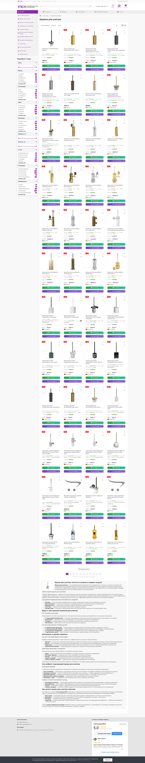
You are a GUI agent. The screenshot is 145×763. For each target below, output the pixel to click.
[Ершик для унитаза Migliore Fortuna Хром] (73, 218)
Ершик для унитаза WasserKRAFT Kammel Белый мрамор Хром (115, 317)
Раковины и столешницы (26, 26)
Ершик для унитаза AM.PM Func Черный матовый (49, 542)
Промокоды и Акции (102, 11)
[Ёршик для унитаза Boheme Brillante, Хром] (73, 531)
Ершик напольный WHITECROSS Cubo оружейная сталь (116, 50)
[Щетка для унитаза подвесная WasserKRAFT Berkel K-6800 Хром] (73, 440)
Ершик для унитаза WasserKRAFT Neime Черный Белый (94, 362)
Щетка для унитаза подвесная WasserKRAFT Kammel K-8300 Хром (50, 497)
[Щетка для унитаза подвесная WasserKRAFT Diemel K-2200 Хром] (95, 440)
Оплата (39, 1)
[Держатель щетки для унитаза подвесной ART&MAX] (73, 485)
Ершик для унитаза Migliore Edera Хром (93, 186)
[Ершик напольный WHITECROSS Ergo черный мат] (51, 395)
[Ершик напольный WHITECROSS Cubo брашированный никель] (51, 83)
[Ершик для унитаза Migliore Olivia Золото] (116, 261)
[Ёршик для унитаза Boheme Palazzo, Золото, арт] (116, 531)
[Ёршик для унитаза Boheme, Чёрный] (51, 38)
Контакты (54, 1)
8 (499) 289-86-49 (23, 722)
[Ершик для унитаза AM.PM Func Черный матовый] (51, 531)
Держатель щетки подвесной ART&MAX (94, 496)
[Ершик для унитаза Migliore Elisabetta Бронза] (51, 218)
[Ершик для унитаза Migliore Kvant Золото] (51, 261)
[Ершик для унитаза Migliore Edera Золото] (116, 174)
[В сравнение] (59, 33)
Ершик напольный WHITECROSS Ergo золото (71, 406)
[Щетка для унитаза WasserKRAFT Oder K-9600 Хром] (116, 395)
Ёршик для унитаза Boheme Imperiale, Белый (94, 542)
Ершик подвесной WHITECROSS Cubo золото (93, 406)
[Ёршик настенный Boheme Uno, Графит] (73, 83)
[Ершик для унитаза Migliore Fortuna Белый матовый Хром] (116, 218)
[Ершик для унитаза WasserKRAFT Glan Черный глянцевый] (95, 305)
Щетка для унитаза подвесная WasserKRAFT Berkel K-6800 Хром (72, 452)
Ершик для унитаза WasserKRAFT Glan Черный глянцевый (93, 317)
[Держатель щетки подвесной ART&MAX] (95, 485)
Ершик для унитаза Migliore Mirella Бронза (72, 273)
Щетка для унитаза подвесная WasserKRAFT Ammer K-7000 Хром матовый (50, 452)
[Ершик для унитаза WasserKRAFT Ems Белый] (51, 305)
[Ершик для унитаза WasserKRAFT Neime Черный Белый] (95, 350)
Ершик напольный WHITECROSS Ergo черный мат (51, 406)
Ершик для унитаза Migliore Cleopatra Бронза (72, 139)
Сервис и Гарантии (46, 1)
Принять (107, 760)
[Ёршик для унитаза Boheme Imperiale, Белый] (95, 531)
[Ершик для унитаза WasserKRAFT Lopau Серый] (51, 350)
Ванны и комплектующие (26, 22)
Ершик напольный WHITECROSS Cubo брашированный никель (49, 95)
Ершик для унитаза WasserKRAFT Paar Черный (114, 361)
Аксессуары (23, 50)
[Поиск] (90, 6)
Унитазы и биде (24, 29)
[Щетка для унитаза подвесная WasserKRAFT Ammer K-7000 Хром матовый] (51, 440)
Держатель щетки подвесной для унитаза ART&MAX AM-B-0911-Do (115, 497)
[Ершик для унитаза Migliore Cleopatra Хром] (95, 128)
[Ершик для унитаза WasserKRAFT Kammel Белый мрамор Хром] (116, 305)
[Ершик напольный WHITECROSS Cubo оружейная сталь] (116, 38)
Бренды (64, 11)
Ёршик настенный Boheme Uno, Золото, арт (93, 94)
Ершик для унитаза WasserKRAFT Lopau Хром (71, 361)
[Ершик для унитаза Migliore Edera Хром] (95, 174)
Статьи (121, 11)
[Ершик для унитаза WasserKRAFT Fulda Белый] (73, 305)
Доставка (34, 1)
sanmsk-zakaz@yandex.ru (25, 724)
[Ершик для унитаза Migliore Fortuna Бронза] (95, 218)
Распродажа (81, 11)
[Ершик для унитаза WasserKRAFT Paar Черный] (116, 350)
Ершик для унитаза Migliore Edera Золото (115, 186)
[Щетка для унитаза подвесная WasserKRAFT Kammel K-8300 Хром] (51, 485)
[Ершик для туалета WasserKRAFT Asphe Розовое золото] (51, 128)
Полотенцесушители (25, 47)
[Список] (125, 25)
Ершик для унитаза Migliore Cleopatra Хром (93, 139)
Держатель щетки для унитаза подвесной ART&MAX (72, 496)
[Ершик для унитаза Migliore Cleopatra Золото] (116, 128)
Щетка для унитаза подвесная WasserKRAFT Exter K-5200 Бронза (116, 452)
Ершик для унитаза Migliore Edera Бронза (72, 186)
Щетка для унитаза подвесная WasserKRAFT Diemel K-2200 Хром (94, 452)
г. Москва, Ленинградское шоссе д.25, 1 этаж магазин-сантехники (36, 730)
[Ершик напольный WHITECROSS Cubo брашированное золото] (95, 38)
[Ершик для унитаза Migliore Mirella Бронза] (73, 261)
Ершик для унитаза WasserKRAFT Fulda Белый (71, 316)
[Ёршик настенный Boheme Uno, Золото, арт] (95, 83)
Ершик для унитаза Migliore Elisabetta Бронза (50, 229)
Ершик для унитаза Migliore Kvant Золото (50, 273)
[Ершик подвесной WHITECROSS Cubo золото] (95, 395)
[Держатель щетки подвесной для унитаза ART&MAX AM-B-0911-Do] (116, 485)
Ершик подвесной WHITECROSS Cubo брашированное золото (114, 95)
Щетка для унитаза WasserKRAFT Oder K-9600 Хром (114, 407)
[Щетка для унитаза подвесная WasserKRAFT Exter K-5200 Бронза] (116, 440)
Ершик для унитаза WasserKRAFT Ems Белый (49, 316)
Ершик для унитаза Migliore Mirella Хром (93, 273)
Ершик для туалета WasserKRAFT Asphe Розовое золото (50, 140)
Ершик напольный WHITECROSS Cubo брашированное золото (92, 50)
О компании (27, 1)
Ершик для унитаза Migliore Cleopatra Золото (115, 139)
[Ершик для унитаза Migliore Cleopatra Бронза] (73, 128)
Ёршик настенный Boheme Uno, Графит (71, 94)
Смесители (23, 43)
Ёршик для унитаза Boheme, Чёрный (50, 49)
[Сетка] (122, 25)
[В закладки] (59, 30)
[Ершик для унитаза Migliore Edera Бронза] (73, 174)
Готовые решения (24, 15)
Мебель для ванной (25, 18)
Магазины (47, 11)
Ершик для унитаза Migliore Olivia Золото (115, 273)
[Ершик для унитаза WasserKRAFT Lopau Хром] (73, 350)
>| (100, 574)
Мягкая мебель (24, 54)
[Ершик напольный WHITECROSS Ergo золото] (73, 395)
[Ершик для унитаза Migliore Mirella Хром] (95, 261)
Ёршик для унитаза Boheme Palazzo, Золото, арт (115, 542)
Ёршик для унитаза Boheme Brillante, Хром (72, 542)
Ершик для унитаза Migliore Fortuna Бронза (93, 229)
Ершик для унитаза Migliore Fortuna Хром (72, 229)
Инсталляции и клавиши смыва (26, 33)
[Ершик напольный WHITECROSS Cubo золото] (73, 38)
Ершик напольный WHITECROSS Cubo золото (71, 49)
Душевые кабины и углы (26, 36)
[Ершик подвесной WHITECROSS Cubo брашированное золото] (116, 83)
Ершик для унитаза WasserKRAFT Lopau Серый (49, 361)
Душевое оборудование (26, 40)
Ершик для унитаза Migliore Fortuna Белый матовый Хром (115, 229)
